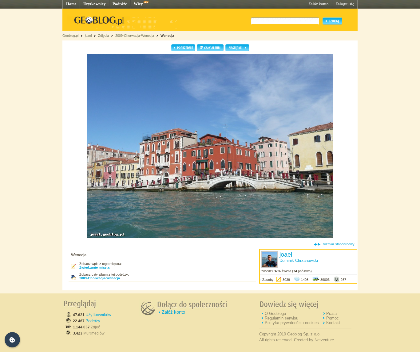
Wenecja (167, 35)
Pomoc (332, 318)
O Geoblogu (275, 313)
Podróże (120, 4)
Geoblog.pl (70, 35)
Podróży (92, 321)
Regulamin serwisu (281, 318)
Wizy (138, 4)
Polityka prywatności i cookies (292, 322)
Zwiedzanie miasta (94, 267)
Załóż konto (318, 4)
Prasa (331, 313)
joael (88, 35)
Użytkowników (98, 314)
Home (71, 4)
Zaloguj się (344, 4)
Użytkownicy (94, 4)
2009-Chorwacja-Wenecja (134, 35)
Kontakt (333, 322)
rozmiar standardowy (339, 244)
